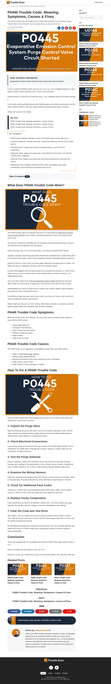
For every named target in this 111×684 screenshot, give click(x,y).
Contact (57, 673)
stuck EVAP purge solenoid (29, 354)
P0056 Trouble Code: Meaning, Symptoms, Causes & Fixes (42, 592)
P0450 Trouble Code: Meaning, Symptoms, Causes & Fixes (31, 121)
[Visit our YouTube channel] (57, 668)
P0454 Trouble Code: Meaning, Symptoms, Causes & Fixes (31, 127)
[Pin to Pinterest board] (66, 28)
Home (9, 6)
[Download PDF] (74, 28)
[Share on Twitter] (62, 28)
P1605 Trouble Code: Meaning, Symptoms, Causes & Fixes (42, 601)
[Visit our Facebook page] (51, 668)
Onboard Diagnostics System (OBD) (42, 281)
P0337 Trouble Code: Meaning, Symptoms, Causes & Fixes (62, 580)
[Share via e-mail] (70, 28)
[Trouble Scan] (16, 2)
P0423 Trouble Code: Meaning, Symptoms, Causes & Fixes (16, 580)
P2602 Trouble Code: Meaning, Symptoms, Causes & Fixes (39, 580)
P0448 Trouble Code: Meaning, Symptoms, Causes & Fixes (31, 124)
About (50, 673)
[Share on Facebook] (59, 28)
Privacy (65, 673)
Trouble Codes (98, 2)
